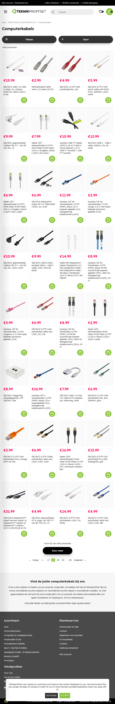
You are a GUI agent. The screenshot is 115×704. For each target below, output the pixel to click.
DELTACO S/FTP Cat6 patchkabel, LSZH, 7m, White (70, 520)
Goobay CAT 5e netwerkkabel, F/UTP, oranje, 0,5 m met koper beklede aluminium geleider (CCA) (99, 206)
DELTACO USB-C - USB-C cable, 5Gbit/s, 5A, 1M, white (99, 145)
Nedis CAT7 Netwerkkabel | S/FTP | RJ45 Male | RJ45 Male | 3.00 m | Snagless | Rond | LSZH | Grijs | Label (15, 206)
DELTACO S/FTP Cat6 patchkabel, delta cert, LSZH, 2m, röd (42, 331)
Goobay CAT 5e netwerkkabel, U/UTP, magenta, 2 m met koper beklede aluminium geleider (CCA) (15, 334)
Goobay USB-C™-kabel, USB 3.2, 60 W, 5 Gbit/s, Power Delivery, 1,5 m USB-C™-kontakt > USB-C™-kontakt (71, 148)
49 (58, 560)
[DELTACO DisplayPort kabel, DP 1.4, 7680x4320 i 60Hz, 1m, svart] (43, 179)
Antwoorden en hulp (69, 627)
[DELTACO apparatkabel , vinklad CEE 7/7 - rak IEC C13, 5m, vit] (15, 120)
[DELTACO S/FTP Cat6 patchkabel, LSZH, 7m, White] (71, 495)
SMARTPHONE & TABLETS (14, 643)
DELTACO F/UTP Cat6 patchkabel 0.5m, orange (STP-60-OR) (15, 459)
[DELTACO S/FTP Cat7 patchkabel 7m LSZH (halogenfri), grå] (99, 434)
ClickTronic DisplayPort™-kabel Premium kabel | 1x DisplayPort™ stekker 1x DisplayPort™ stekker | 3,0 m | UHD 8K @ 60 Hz (15, 523)
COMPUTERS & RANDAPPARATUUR (22, 22)
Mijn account (7, 3)
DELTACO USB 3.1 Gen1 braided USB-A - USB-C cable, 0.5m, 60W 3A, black (42, 267)
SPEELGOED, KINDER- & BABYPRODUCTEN (21, 652)
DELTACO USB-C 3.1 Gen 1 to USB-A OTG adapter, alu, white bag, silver (71, 398)
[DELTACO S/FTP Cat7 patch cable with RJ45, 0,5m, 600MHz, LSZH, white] (99, 64)
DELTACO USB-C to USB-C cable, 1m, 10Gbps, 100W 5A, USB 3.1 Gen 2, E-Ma (15, 91)
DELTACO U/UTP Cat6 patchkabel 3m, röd (70, 88)
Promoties (9, 660)
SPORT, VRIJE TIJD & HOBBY (15, 648)
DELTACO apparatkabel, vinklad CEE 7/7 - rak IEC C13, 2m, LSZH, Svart (15, 265)
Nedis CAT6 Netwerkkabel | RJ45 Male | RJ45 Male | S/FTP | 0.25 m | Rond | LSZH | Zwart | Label (99, 334)
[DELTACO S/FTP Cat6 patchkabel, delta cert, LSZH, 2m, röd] (43, 306)
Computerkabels (44, 22)
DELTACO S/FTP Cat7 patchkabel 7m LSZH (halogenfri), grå (98, 459)
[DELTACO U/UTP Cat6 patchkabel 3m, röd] (71, 64)
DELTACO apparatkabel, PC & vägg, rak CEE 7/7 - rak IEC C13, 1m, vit (43, 520)
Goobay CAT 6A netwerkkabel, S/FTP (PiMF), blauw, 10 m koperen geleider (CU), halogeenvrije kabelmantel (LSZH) (70, 208)
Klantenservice (21, 3)
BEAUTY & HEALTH (11, 656)
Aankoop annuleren (68, 648)
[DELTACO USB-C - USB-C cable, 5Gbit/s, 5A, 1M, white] (99, 120)
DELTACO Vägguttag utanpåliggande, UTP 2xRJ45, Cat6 (13, 398)
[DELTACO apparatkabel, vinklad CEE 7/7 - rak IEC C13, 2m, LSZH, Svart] (15, 240)
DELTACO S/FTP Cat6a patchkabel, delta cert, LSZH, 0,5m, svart (42, 459)
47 (48, 560)
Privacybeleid (66, 639)
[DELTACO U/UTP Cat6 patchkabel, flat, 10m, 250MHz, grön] (99, 372)
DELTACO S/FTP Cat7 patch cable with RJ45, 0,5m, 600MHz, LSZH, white (98, 91)
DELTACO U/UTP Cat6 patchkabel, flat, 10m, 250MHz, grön (98, 398)
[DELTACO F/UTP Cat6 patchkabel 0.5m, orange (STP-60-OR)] (15, 434)
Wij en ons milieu (12, 677)
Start (4, 22)
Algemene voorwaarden (71, 635)
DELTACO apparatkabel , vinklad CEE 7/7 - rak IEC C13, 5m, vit (15, 145)
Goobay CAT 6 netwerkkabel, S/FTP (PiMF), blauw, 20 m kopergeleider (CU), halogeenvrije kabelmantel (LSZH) (41, 401)
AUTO (6, 627)
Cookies (63, 643)
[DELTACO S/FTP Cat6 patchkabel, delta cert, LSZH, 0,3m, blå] (99, 495)
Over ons (8, 673)
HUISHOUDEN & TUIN (12, 639)
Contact (63, 631)
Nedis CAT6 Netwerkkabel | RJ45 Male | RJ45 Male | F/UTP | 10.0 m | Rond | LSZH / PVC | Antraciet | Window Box (71, 463)
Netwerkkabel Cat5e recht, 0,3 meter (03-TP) (43, 88)
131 (70, 560)
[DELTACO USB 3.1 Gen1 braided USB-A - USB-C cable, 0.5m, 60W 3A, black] (43, 240)
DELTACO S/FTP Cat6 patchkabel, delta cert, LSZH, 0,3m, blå (98, 520)
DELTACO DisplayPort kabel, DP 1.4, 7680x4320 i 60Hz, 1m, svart (43, 204)
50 (63, 560)
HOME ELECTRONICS (12, 631)
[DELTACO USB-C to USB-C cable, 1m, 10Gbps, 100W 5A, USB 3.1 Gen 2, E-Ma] (15, 64)
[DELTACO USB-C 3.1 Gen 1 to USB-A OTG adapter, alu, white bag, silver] (71, 372)
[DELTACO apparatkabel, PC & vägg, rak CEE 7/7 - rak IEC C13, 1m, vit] (43, 495)
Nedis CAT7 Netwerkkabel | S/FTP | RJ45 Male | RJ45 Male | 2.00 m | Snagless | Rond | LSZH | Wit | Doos (43, 148)
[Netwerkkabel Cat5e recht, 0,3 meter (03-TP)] (43, 64)
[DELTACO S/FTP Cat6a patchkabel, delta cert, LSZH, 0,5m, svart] (43, 434)
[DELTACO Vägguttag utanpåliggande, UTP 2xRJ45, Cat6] (15, 372)
